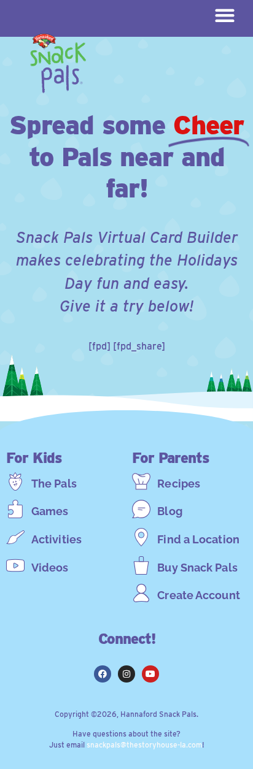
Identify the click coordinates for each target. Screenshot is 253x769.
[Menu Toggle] (224, 15)
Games (50, 511)
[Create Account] (141, 593)
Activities (56, 539)
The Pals (54, 483)
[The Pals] (15, 481)
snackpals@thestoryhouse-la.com (144, 744)
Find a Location (198, 539)
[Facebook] (102, 674)
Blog (169, 511)
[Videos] (15, 565)
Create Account (198, 595)
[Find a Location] (141, 537)
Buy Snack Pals (197, 567)
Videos (50, 567)
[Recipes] (141, 481)
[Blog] (141, 509)
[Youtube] (150, 674)
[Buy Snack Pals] (141, 565)
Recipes (178, 483)
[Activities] (15, 537)
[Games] (15, 509)
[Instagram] (126, 674)
